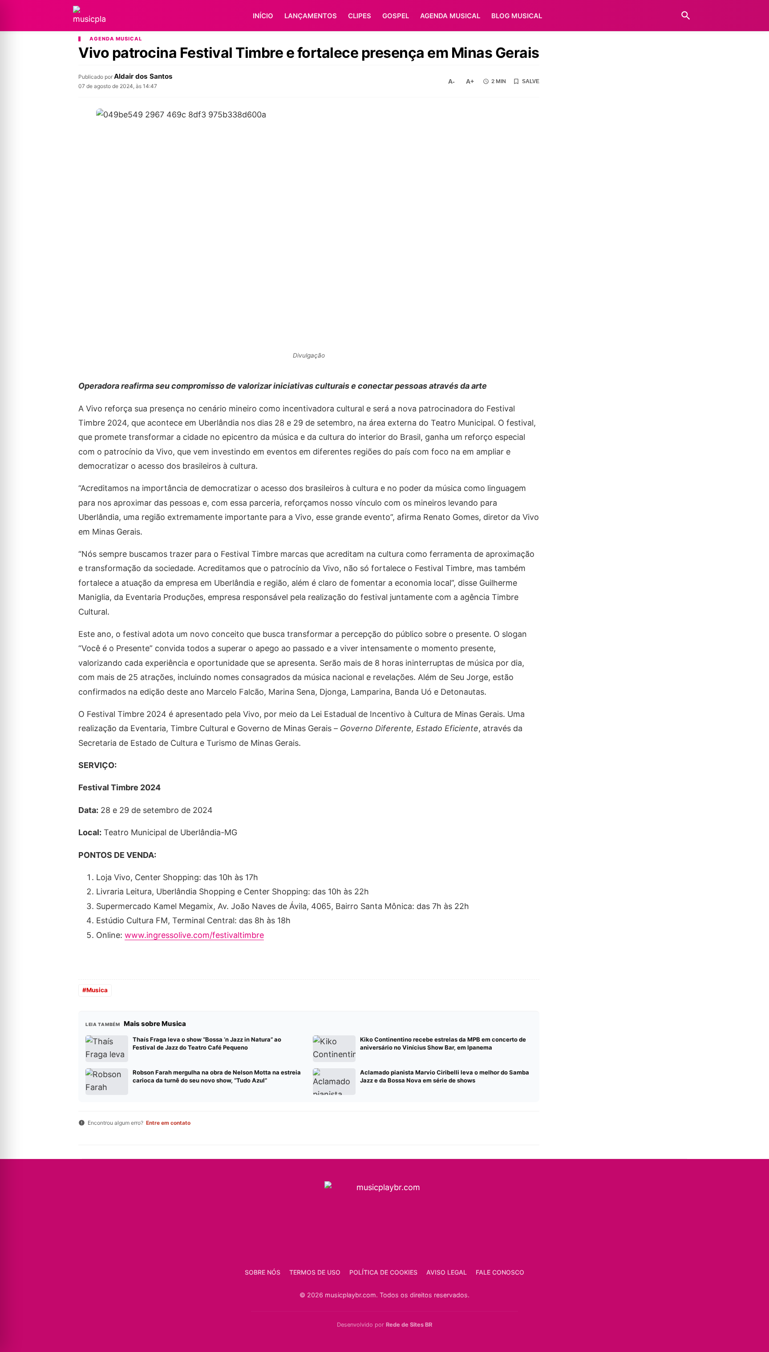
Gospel (395, 16)
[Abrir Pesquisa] (686, 15)
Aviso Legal (446, 1272)
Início (263, 16)
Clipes (359, 16)
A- (451, 81)
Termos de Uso (314, 1272)
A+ (470, 81)
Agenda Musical (450, 16)
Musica (97, 990)
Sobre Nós (262, 1272)
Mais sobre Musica (155, 1023)
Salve (530, 81)
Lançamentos (310, 16)
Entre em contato (168, 1122)
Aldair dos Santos (143, 76)
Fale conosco (500, 1272)
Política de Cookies (383, 1272)
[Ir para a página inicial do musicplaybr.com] (89, 16)
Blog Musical (516, 16)
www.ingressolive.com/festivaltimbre (194, 935)
